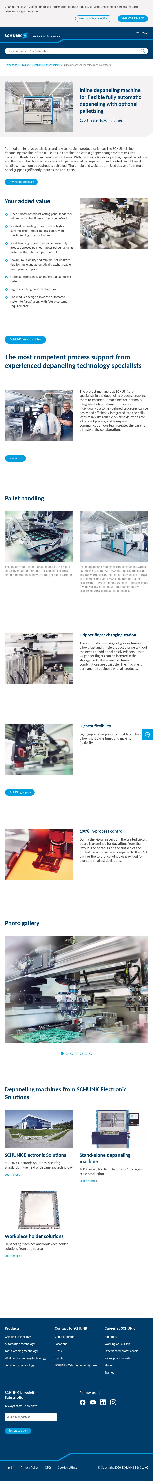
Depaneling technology (19, 1365)
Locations (61, 1344)
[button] (62, 1053)
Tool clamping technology (21, 1351)
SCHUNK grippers (20, 792)
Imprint (9, 1467)
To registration (18, 1430)
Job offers (111, 1337)
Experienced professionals (121, 1351)
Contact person (64, 1337)
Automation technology (20, 1344)
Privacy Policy (29, 1467)
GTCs (48, 1467)
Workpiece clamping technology (25, 1358)
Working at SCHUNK (117, 1344)
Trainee (109, 1372)
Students (110, 1365)
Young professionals (117, 1358)
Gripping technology (18, 1337)
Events (59, 1358)
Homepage (11, 65)
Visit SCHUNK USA (132, 18)
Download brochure (21, 182)
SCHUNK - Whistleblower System (76, 1365)
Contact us (15, 458)
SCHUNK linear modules (25, 339)
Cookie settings (67, 1467)
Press (58, 1351)
